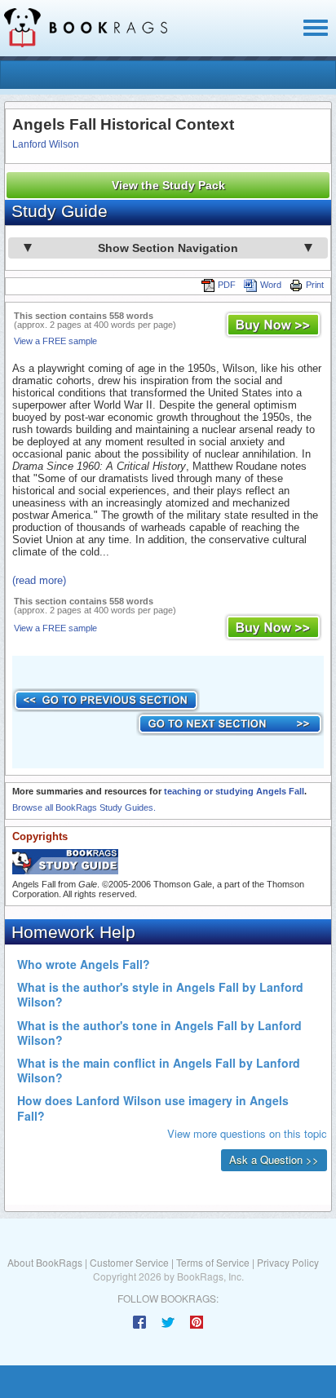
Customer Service (129, 1262)
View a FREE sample (55, 341)
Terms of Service (213, 1262)
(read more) (39, 580)
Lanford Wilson (45, 144)
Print (315, 285)
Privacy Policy (288, 1262)
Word (270, 285)
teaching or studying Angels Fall (234, 791)
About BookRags (44, 1262)
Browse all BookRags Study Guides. (84, 807)
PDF (227, 285)
